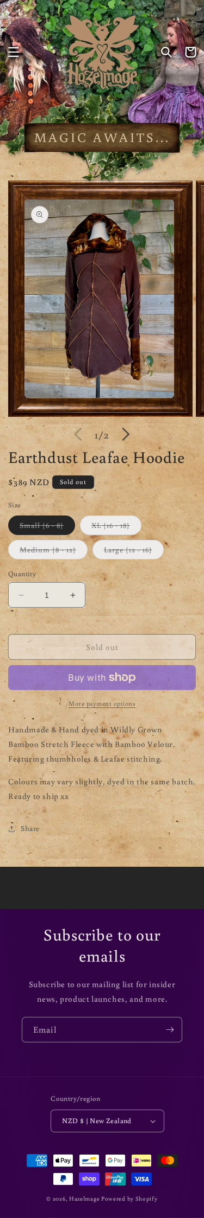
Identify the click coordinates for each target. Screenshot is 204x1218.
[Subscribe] (170, 1029)
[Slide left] (78, 434)
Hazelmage (84, 1198)
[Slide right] (126, 434)
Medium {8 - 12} (54, 551)
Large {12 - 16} (134, 551)
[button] (14, 52)
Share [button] (30, 828)
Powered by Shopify (129, 1198)
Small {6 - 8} (47, 527)
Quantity (22, 573)
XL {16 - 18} (116, 527)
